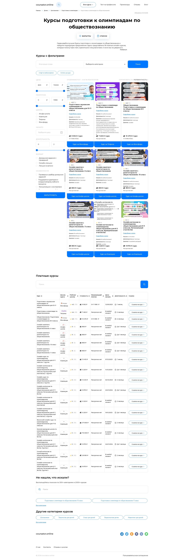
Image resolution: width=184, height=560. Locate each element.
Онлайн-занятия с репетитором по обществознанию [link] (43, 334)
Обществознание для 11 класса (78, 85)
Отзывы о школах (61, 547)
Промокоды (125, 5)
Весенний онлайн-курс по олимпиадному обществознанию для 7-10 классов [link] (46, 423)
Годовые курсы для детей (77, 89)
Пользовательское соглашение (135, 555)
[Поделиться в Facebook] (136, 534)
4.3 (73, 102)
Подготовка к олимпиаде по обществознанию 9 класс (132, 95)
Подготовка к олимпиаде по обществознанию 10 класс (78, 98)
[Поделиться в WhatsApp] (146, 534)
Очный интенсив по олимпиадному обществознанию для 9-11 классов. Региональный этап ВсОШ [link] (47, 455)
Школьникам (55, 10)
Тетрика (42, 119)
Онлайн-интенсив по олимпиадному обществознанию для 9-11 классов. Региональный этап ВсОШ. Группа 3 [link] (47, 466)
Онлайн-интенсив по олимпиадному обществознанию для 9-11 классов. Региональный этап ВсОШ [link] (47, 390)
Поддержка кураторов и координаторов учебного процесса (48, 182)
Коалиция (43, 117)
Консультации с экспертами (50, 187)
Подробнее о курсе (75, 113)
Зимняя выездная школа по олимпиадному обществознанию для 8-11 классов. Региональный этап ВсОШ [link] (47, 433)
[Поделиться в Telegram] (122, 534)
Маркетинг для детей (135, 517)
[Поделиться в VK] (141, 534)
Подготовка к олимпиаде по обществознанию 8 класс (132, 90)
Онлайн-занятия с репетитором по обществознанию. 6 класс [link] (46, 326)
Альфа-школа (44, 114)
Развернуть (123, 49)
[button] (59, 4)
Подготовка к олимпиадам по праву (134, 99)
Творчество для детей (66, 517)
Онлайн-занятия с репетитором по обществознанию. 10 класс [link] (46, 342)
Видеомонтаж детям (111, 517)
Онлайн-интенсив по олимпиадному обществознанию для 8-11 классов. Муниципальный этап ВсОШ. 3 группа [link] (46, 412)
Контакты (47, 547)
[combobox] (94, 489)
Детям (46, 10)
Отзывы (137, 5)
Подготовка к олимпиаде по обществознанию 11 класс (105, 99)
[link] (80, 144)
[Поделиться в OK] (131, 534)
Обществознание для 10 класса (133, 156)
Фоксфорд (43, 122)
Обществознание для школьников (107, 157)
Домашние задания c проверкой (47, 159)
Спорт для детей (89, 517)
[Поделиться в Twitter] (127, 534)
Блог (146, 5)
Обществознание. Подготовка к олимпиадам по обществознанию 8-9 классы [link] (48, 319)
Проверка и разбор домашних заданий (51, 176)
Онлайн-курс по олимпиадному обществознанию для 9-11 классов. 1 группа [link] (46, 359)
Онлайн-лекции (45, 163)
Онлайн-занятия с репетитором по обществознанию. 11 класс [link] (46, 351)
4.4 (101, 103)
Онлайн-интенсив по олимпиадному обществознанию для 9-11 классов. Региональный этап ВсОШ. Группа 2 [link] (47, 444)
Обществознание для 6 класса (106, 85)
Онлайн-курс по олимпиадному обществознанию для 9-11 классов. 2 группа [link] (46, 380)
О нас (38, 547)
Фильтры (86, 36)
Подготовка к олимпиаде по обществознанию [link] (47, 312)
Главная (38, 10)
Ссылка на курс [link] (137, 304)
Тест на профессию (108, 5)
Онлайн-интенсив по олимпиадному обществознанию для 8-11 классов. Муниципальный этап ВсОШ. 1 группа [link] (46, 369)
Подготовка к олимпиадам (70, 10)
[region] (50, 117)
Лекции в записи (46, 166)
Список (103, 36)
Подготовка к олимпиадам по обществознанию (78, 93)
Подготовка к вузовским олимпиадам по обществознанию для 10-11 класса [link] (46, 304)
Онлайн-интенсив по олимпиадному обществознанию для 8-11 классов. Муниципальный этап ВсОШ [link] (46, 401)
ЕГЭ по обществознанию (131, 152)
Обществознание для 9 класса (133, 204)
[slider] (37, 91)
